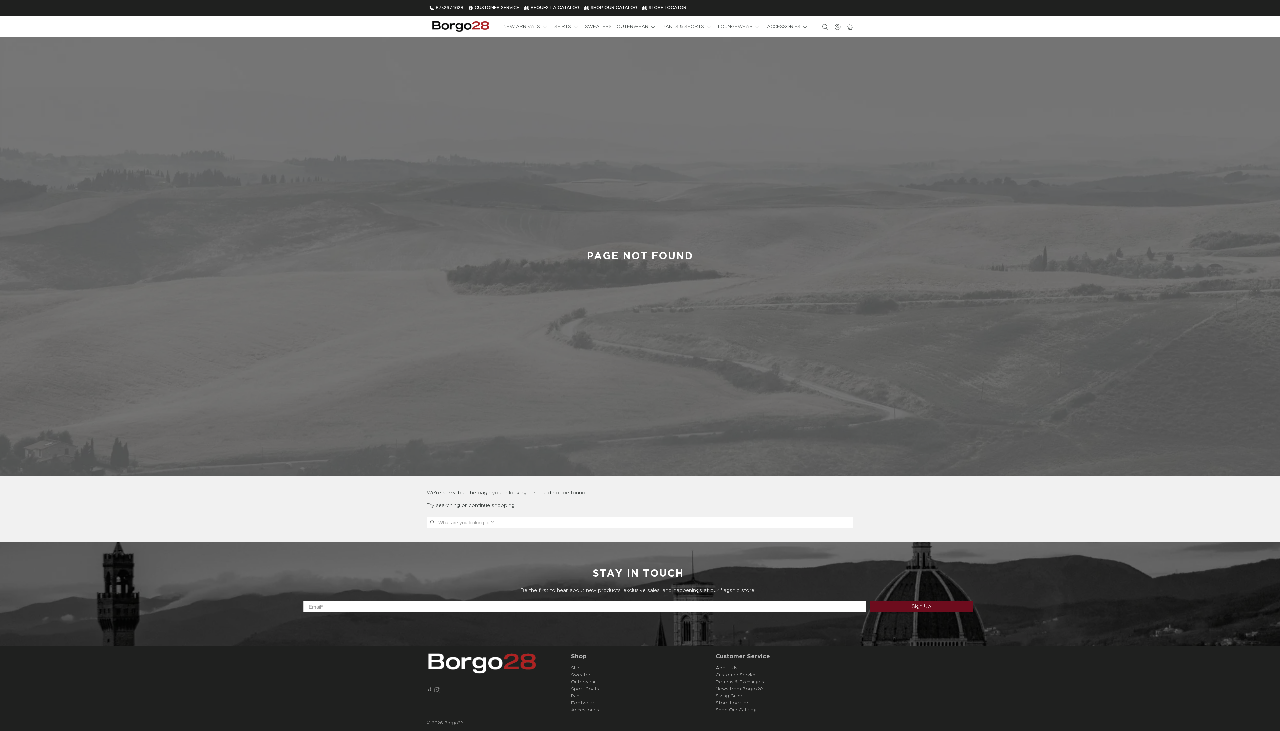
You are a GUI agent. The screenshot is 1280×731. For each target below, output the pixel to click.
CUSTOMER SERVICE (497, 8)
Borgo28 (453, 723)
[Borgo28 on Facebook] (430, 691)
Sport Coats (585, 689)
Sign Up (921, 606)
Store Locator (732, 703)
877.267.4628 (449, 8)
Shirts (562, 27)
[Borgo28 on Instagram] (437, 691)
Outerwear (632, 27)
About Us (726, 668)
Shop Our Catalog (736, 710)
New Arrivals (521, 27)
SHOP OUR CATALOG (614, 8)
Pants (577, 696)
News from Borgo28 (739, 689)
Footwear (582, 703)
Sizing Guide (730, 696)
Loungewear (735, 27)
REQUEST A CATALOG (555, 8)
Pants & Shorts (683, 27)
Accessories (783, 27)
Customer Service (736, 675)
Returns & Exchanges (740, 682)
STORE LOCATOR (667, 8)
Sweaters (598, 27)
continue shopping (492, 505)
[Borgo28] (460, 26)
